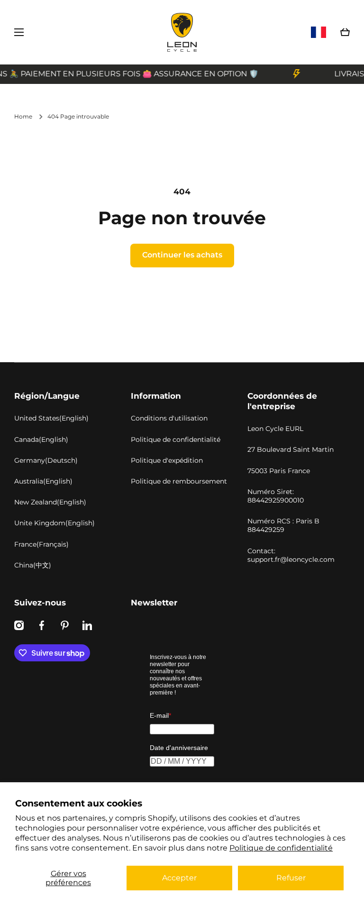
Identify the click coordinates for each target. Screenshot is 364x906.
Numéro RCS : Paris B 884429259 (283, 525)
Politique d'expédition (167, 460)
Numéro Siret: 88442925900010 (275, 495)
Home (23, 116)
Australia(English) (43, 481)
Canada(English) (41, 439)
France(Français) (41, 544)
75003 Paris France (278, 471)
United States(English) (51, 418)
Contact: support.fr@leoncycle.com (291, 555)
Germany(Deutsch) (46, 460)
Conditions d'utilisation (169, 418)
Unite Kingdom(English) (54, 523)
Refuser (291, 877)
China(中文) (32, 565)
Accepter (179, 877)
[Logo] (182, 32)
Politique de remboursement (179, 481)
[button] (345, 32)
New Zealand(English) (50, 502)
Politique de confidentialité (281, 847)
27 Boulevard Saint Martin (290, 449)
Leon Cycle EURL (275, 428)
